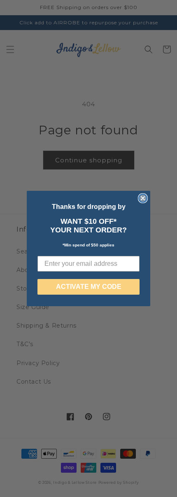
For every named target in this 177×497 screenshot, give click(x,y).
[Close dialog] (143, 198)
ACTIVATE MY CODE (88, 286)
